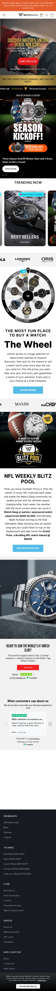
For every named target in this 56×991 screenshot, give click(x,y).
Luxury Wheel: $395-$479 (16, 864)
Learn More (28, 390)
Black (6, 827)
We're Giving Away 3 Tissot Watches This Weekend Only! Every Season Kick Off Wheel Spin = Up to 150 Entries (28, 5)
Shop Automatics (12, 895)
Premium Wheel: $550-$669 (17, 868)
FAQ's (6, 958)
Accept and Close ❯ (28, 986)
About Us (8, 927)
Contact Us (9, 963)
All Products (9, 890)
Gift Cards (8, 937)
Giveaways (9, 942)
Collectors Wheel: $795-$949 (17, 873)
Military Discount (11, 932)
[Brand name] (16, 259)
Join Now (28, 667)
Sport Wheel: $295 (12, 859)
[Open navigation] (4, 15)
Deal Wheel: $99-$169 (14, 854)
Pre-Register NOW (28, 548)
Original (7, 837)
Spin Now (10, 169)
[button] (28, 61)
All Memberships (11, 822)
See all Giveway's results (28, 95)
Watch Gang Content (14, 910)
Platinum (8, 832)
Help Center (9, 968)
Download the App (12, 905)
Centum (7, 900)
